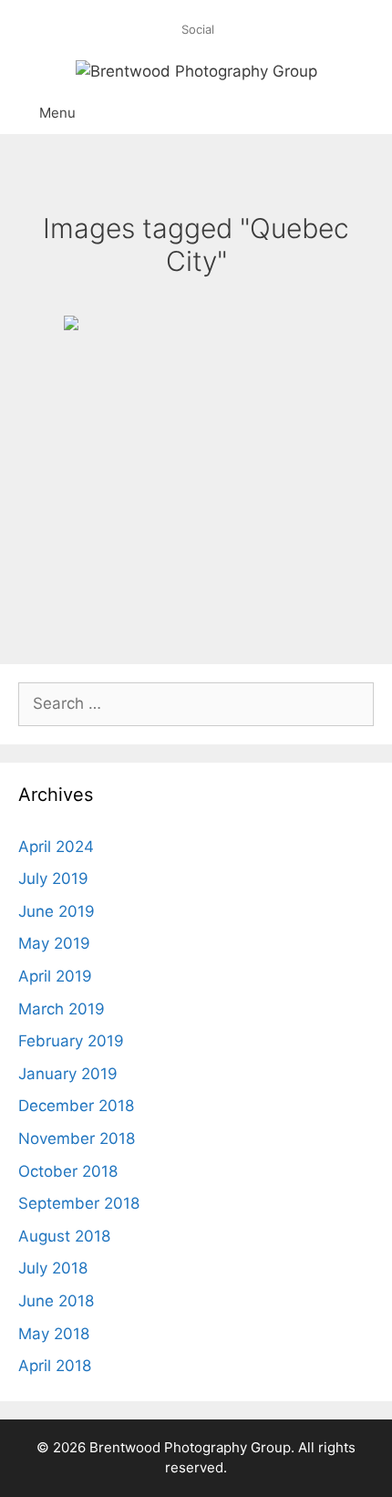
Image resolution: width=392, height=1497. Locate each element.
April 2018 (54, 1366)
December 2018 (76, 1106)
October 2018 (68, 1171)
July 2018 (53, 1268)
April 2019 (55, 976)
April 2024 (56, 846)
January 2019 (68, 1074)
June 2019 (56, 911)
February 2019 (71, 1041)
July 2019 (53, 878)
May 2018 (53, 1334)
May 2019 (54, 943)
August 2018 (64, 1236)
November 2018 (76, 1138)
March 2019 (61, 1009)
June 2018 (56, 1301)
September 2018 (78, 1203)
